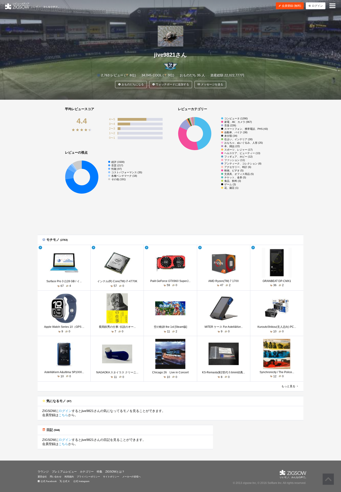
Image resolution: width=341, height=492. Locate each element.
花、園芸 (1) (231, 187)
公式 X (66, 481)
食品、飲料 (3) (232, 180)
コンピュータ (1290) (236, 118)
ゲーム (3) (230, 184)
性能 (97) (116, 168)
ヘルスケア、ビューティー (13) (242, 153)
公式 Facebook (48, 481)
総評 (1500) (118, 162)
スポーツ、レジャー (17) (238, 149)
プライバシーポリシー (88, 476)
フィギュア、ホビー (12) (238, 156)
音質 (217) (117, 165)
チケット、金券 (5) (235, 177)
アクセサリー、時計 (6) (237, 167)
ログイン (65, 411)
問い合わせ (55, 476)
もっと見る (288, 386)
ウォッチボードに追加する (172, 84)
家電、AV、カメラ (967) (238, 122)
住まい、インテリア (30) (238, 139)
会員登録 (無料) (291, 5)
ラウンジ (43, 471)
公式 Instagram (81, 481)
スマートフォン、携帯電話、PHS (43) (246, 128)
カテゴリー (87, 471)
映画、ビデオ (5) (234, 170)
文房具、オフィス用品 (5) (239, 174)
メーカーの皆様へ (131, 476)
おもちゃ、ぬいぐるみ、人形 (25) (243, 142)
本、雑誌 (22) (232, 146)
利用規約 (69, 476)
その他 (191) (118, 179)
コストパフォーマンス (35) (126, 172)
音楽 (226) (230, 125)
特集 (99, 471)
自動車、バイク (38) (236, 132)
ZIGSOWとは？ (115, 471)
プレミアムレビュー (64, 471)
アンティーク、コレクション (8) (242, 163)
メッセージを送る (211, 84)
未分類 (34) (230, 135)
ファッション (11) (234, 160)
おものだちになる (132, 84)
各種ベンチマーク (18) (124, 175)
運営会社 (42, 476)
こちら (63, 415)
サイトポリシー (111, 476)
